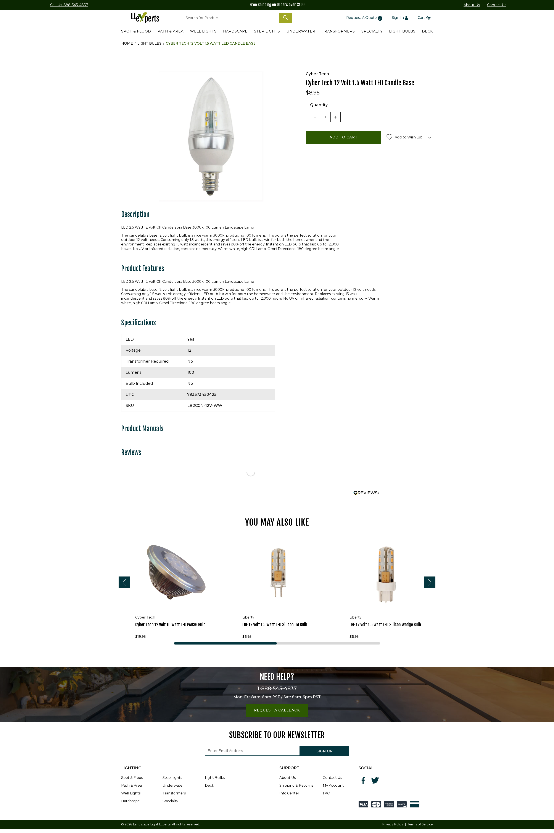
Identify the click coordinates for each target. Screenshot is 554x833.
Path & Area (131, 785)
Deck (209, 785)
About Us (472, 5)
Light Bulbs (149, 43)
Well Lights (130, 793)
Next (429, 582)
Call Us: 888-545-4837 (69, 5)
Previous (124, 582)
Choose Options (280, 605)
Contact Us (496, 5)
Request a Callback (277, 710)
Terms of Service (420, 824)
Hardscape (130, 801)
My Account (333, 785)
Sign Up (324, 751)
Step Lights (172, 778)
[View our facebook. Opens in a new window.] (363, 780)
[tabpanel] (170, 587)
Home (127, 43)
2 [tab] (328, 643)
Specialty (170, 801)
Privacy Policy (392, 824)
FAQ (326, 793)
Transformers (174, 793)
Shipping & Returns (296, 785)
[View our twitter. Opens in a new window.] (375, 780)
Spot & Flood (132, 778)
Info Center (289, 793)
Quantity (319, 104)
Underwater (173, 785)
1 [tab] (225, 643)
